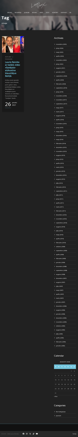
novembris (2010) (61, 219)
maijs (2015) (59, 131)
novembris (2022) (61, 60)
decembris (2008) (61, 266)
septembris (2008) (61, 270)
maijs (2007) (59, 290)
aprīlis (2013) (60, 163)
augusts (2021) (60, 68)
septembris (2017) (61, 104)
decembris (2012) (61, 175)
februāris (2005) (61, 342)
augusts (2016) (60, 116)
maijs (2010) (59, 235)
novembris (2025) (61, 44)
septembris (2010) (61, 223)
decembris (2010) (61, 215)
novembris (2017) (61, 100)
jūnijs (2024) (59, 48)
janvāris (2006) (60, 314)
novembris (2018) (61, 96)
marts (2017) (59, 112)
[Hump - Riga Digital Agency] (74, 434)
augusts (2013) (60, 155)
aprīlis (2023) (60, 56)
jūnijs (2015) (59, 127)
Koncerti (55, 12)
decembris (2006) (61, 306)
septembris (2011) (61, 191)
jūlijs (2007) (59, 286)
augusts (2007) (60, 282)
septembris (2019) (61, 88)
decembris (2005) (61, 318)
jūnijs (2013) (59, 159)
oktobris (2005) (60, 326)
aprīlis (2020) (60, 80)
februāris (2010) (61, 243)
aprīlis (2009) (60, 254)
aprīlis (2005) (60, 338)
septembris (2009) (61, 250)
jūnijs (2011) (59, 199)
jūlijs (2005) (59, 334)
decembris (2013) (61, 147)
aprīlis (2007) (60, 294)
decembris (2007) (61, 278)
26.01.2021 (8, 57)
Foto (47, 12)
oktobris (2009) (60, 246)
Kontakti (64, 12)
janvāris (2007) (60, 302)
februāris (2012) (61, 187)
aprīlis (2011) (60, 203)
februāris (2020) (61, 84)
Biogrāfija (18, 12)
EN (70, 12)
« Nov (55, 396)
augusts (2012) (60, 179)
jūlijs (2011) (59, 195)
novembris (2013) (61, 151)
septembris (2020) (61, 76)
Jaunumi (26, 12)
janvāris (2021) (60, 72)
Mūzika (34, 12)
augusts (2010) (60, 227)
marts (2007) (59, 298)
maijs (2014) (59, 139)
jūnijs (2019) (59, 92)
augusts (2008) (60, 274)
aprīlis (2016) (60, 120)
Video (41, 12)
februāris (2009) (61, 258)
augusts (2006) (60, 310)
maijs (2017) (59, 108)
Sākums (9, 12)
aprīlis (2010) (60, 239)
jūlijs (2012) (59, 183)
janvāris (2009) (60, 262)
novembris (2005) (61, 322)
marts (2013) (59, 167)
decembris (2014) (61, 135)
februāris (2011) (61, 211)
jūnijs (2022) (59, 64)
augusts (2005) (60, 330)
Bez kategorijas (61, 412)
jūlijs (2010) (59, 231)
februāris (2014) (61, 143)
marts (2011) (59, 207)
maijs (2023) (59, 52)
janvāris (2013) (60, 171)
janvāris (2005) (60, 346)
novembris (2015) (61, 124)
